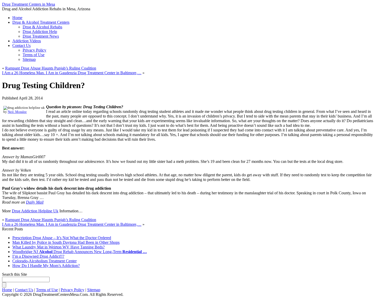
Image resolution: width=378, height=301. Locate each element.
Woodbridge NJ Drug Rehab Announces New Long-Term (79, 251)
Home (7, 290)
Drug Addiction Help (40, 31)
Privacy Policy (34, 50)
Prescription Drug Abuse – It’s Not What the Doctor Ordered (61, 238)
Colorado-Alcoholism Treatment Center (44, 261)
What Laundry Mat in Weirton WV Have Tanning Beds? (58, 247)
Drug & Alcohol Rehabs (42, 27)
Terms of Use (33, 55)
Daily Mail (34, 202)
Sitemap (29, 59)
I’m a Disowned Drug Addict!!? (38, 256)
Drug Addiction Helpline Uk (35, 211)
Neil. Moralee (17, 112)
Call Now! (215, 11)
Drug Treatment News (41, 36)
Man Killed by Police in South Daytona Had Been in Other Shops (66, 242)
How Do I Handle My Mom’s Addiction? (46, 265)
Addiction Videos (26, 41)
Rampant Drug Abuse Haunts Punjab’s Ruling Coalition (50, 68)
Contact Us (21, 45)
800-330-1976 (166, 11)
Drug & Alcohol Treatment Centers (40, 22)
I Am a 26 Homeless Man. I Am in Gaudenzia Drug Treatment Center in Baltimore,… (71, 73)
